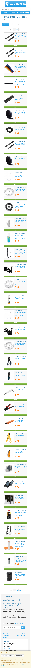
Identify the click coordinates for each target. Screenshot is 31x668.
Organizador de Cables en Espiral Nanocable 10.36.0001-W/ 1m (20, 175)
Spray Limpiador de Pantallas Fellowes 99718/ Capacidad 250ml (21, 298)
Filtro (5, 24)
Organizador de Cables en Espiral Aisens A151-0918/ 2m (20, 283)
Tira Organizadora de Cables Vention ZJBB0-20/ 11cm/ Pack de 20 (20, 83)
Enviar (22, 627)
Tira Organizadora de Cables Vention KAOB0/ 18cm (20, 52)
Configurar (4, 655)
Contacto (21, 12)
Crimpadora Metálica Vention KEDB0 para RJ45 (20, 406)
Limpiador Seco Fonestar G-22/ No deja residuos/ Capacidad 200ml (21, 560)
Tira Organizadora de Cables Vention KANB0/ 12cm (20, 37)
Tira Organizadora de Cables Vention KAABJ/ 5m (20, 160)
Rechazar (11, 655)
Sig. (20, 29)
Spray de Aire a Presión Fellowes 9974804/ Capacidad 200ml (20, 514)
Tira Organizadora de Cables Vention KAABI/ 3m (20, 114)
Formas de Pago (21, 635)
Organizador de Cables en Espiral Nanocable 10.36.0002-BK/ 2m (20, 252)
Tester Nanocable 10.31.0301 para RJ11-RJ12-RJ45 (20, 499)
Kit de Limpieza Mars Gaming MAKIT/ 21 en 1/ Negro (20, 576)
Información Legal (21, 632)
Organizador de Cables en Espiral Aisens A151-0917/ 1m (20, 191)
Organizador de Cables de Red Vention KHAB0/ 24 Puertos (20, 529)
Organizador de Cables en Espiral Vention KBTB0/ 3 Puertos (20, 98)
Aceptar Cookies (19, 655)
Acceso (12, 12)
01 (14, 29)
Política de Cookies (22, 633)
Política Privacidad (7, 633)
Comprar (15, 45)
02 (17, 29)
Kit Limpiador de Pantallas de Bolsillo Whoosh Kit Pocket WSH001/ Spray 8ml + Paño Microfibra (20, 546)
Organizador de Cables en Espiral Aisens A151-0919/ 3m (20, 345)
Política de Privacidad (10, 620)
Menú (5, 12)
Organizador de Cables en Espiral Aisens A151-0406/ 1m (20, 206)
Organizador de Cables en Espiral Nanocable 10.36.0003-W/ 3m (20, 314)
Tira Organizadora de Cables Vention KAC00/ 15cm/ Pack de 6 (20, 68)
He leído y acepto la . (14, 623)
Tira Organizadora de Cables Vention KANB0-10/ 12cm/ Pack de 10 (20, 145)
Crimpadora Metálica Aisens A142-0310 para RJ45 (20, 360)
